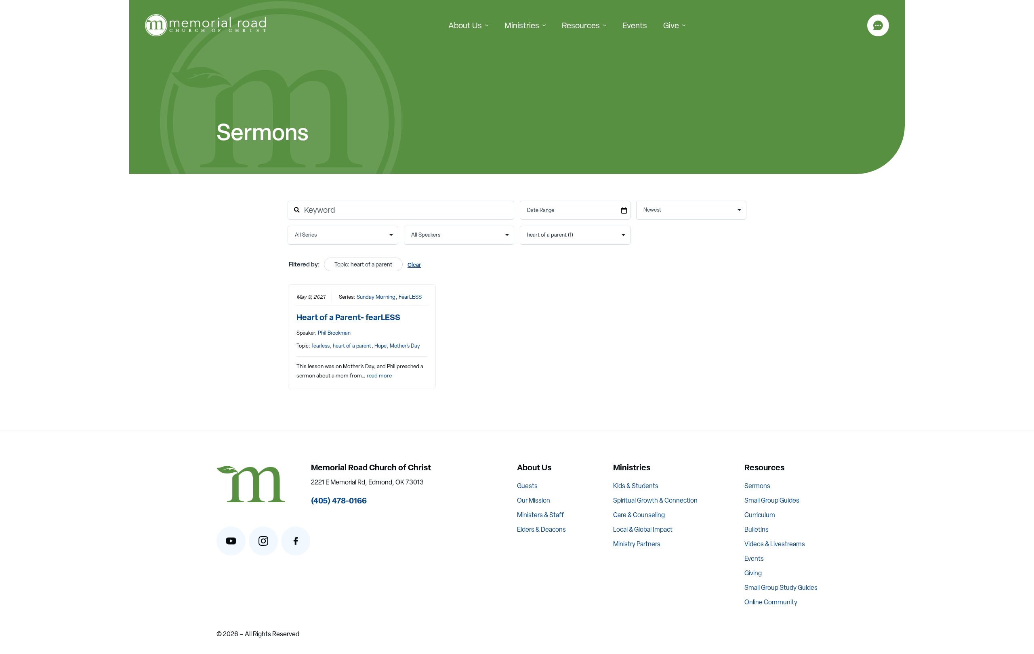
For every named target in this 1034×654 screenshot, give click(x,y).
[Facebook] (295, 540)
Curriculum (759, 515)
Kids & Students (635, 486)
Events (634, 25)
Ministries (521, 25)
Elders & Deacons (541, 529)
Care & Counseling (639, 515)
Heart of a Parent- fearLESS (348, 317)
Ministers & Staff (540, 515)
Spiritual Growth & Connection (655, 500)
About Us (465, 25)
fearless (320, 345)
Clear (414, 264)
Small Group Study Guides (781, 587)
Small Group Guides (771, 500)
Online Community (770, 602)
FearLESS (410, 296)
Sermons (757, 486)
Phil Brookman (334, 332)
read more (379, 375)
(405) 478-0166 (339, 500)
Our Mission (533, 500)
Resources (581, 25)
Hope (380, 345)
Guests (527, 486)
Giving (753, 573)
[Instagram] (263, 540)
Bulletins (756, 529)
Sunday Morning (376, 296)
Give (671, 25)
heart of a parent (352, 345)
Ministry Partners (636, 544)
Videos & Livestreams (774, 544)
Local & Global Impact (643, 529)
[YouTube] (231, 540)
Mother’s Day (405, 345)
